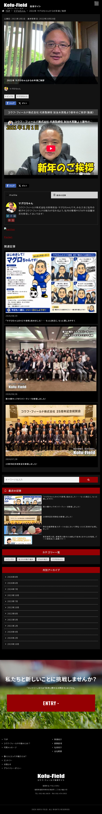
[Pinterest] (9, 221)
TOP (8, 10)
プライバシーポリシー (13, 768)
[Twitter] (7, 216)
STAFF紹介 (43, 559)
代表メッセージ (10, 747)
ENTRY (49, 703)
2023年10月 (13, 595)
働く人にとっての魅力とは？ (15, 756)
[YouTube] (12, 221)
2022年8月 (12, 613)
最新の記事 (61, 195)
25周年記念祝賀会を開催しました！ (21, 464)
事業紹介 (58, 739)
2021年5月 (12, 619)
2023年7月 (12, 601)
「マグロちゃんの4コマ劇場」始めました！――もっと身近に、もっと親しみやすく (40, 320)
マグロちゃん (20, 10)
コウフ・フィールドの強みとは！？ (17, 743)
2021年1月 (12, 625)
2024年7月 (12, 589)
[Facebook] (11, 216)
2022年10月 (13, 607)
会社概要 (58, 751)
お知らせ (7, 764)
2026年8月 (12, 577)
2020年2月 (12, 638)
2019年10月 (13, 644)
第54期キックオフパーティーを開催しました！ (26, 398)
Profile (13, 195)
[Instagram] (14, 216)
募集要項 (58, 743)
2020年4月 (12, 631)
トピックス (9, 96)
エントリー (8, 760)
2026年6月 (12, 583)
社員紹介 (58, 747)
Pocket (8, 237)
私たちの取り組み (26, 559)
